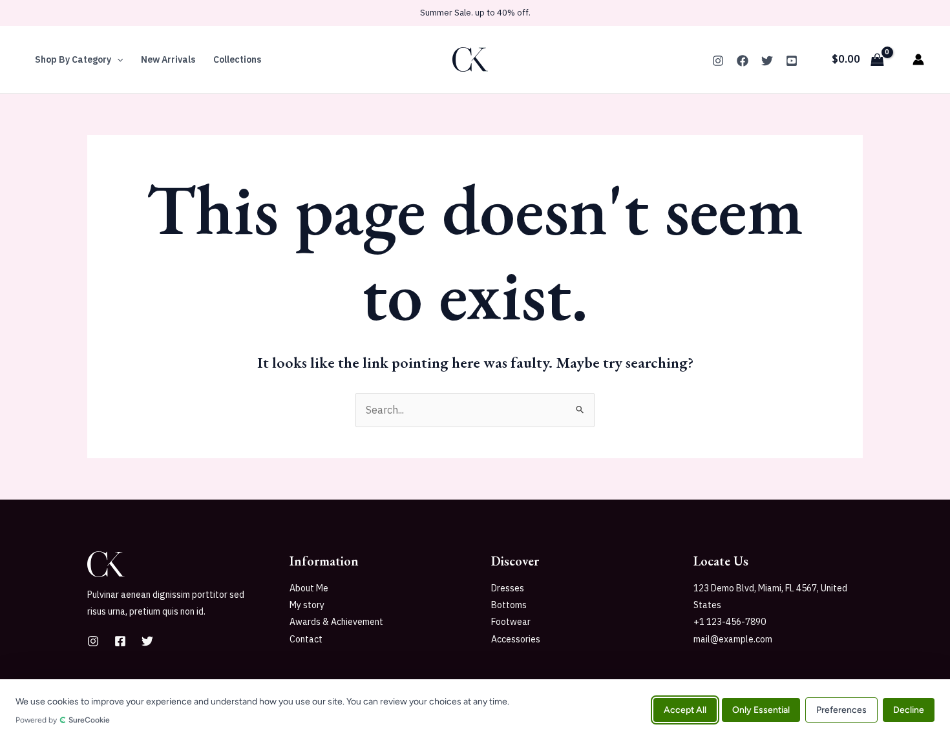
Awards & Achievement (336, 622)
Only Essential (761, 709)
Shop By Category (73, 59)
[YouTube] (791, 61)
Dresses (507, 588)
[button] (117, 59)
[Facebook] (742, 61)
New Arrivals (168, 59)
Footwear (511, 622)
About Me (309, 588)
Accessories (515, 639)
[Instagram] (718, 61)
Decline (908, 709)
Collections (237, 59)
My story (307, 605)
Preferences (841, 709)
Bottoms (509, 605)
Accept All (685, 709)
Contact (306, 639)
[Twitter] (767, 61)
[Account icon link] (918, 59)
